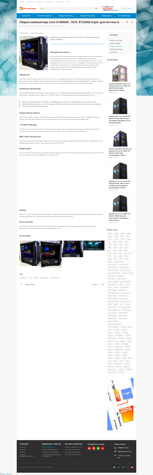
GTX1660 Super (112, 338)
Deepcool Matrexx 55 (113, 293)
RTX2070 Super (119, 347)
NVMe (129, 341)
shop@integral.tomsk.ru (124, 451)
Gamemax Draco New (124, 307)
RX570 (130, 358)
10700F (110, 236)
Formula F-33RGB (112, 298)
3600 (109, 250)
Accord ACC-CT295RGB (114, 273)
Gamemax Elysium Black (114, 310)
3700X (120, 250)
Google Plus (94, 448)
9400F (36, 278)
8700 (125, 253)
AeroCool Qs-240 (112, 284)
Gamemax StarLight (113, 321)
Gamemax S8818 (112, 318)
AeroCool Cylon (121, 279)
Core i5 (30, 278)
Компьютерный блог (48, 447)
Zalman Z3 (121, 369)
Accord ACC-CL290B (113, 270)
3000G (109, 247)
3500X (126, 247)
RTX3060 (117, 352)
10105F (116, 233)
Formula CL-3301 (125, 293)
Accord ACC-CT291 (125, 270)
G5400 (109, 304)
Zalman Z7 (129, 369)
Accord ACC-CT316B (127, 273)
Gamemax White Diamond (114, 324)
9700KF (110, 262)
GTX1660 (128, 335)
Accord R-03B (111, 279)
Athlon (121, 284)
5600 (126, 250)
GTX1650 (110, 335)
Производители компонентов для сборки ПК (51, 455)
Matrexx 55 (122, 341)
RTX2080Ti (127, 349)
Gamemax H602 (112, 315)
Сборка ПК (23, 278)
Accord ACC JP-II (118, 262)
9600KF (110, 259)
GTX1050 (110, 332)
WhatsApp (98, 448)
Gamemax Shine (123, 318)
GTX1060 (125, 332)
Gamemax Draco (112, 307)
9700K (126, 259)
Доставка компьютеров (72, 452)
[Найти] (96, 8)
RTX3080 (117, 355)
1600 (109, 242)
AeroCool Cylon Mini (113, 281)
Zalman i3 (127, 364)
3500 (121, 247)
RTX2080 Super (119, 349)
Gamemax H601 (123, 313)
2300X (126, 242)
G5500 (121, 304)
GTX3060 (110, 341)
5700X (109, 253)
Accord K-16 (111, 276)
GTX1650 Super (119, 335)
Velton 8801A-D (118, 364)
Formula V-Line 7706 (113, 301)
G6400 (127, 304)
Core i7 (116, 287)
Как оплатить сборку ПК (72, 449)
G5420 (115, 304)
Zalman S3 (118, 366)
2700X (126, 245)
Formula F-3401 (123, 298)
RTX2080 (110, 349)
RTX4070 (110, 358)
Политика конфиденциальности (26, 455)
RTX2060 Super (44, 278)
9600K (126, 256)
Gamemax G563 (112, 313)
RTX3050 (110, 352)
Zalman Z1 (126, 366)
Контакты (22, 447)
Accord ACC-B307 (124, 267)
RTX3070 (110, 355)
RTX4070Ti (117, 358)
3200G (115, 247)
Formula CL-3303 (112, 296)
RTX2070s (127, 347)
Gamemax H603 (123, 315)
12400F (116, 239)
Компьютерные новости (50, 449)
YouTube (89, 448)
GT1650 (130, 327)
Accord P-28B (120, 276)
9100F (109, 256)
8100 (115, 253)
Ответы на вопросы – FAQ (73, 447)
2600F (120, 245)
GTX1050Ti (118, 332)
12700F (122, 239)
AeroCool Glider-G (125, 281)
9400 (115, 256)
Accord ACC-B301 (112, 267)
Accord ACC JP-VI (123, 264)
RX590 (115, 361)
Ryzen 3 (121, 361)
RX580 (109, 361)
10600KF (129, 233)
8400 (120, 253)
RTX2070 (110, 347)
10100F (110, 233)
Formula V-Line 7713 (126, 301)
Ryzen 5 (128, 361)
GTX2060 (128, 338)
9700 (115, 259)
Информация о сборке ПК (51, 444)
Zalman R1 (110, 366)
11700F (116, 236)
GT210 (109, 330)
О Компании (23, 444)
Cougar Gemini (124, 287)
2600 (115, 245)
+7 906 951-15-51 (108, 6)
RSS (132, 22)
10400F (122, 233)
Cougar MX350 (122, 290)
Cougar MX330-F (112, 290)
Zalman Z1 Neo (112, 369)
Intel (116, 341)
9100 (130, 253)
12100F (110, 239)
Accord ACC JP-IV (112, 264)
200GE (114, 242)
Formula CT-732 (123, 296)
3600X (114, 250)
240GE (109, 245)
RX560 (124, 358)
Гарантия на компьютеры (73, 454)
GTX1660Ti (121, 338)
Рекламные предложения (50, 452)
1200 (122, 236)
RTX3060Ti (124, 352)
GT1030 (123, 327)
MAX (116, 10)
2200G (120, 242)
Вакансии (22, 452)
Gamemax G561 (55, 278)
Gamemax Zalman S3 (113, 327)
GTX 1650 (116, 330)
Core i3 (127, 284)
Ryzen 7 (110, 364)
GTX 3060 (123, 330)
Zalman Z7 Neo (112, 372)
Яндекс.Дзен (102, 448)
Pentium (110, 344)
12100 (127, 236)
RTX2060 (117, 344)
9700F (120, 259)
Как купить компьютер (73, 444)
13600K (129, 239)
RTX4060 (124, 355)
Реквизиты (22, 449)
